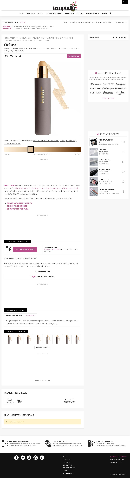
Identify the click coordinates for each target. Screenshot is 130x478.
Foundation (38, 38)
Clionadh (6, 26)
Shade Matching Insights (19, 203)
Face (29, 38)
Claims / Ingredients (17, 206)
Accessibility (68, 474)
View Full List (108, 98)
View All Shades (42, 347)
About (65, 457)
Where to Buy (74, 56)
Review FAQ (67, 465)
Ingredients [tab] (30, 316)
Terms (65, 471)
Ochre (10, 44)
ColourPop (7, 28)
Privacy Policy (69, 468)
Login (125, 2)
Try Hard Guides (117, 460)
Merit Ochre (10, 185)
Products (14, 38)
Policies (66, 462)
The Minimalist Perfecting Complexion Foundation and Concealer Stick (41, 50)
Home (6, 38)
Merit (7, 48)
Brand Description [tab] (14, 316)
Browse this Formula (17, 209)
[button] (21, 13)
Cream (47, 38)
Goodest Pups (116, 462)
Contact (66, 460)
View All (23, 22)
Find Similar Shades (25, 249)
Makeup (23, 38)
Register (55, 249)
